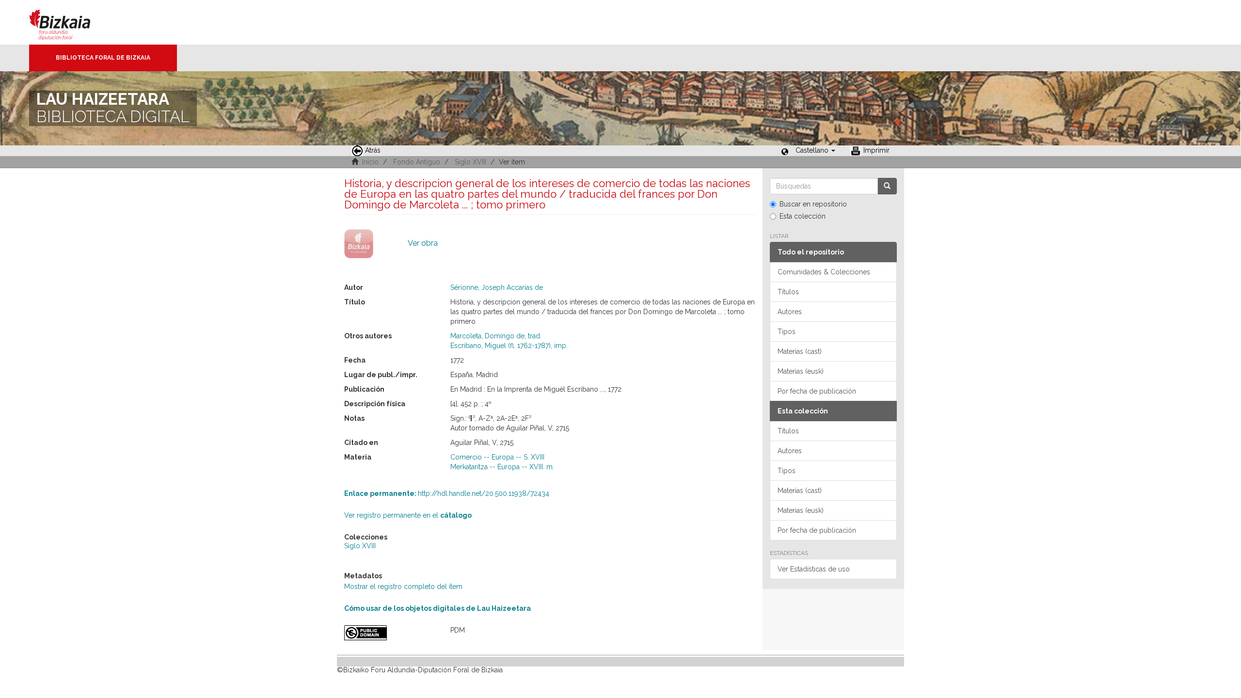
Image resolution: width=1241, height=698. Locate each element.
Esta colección (803, 216)
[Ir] (887, 186)
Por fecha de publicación (817, 391)
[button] (815, 150)
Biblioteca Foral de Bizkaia (103, 57)
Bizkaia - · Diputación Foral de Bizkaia (70, 22)
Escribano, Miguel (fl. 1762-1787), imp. (509, 345)
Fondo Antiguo (416, 162)
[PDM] (390, 632)
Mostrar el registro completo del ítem (403, 586)
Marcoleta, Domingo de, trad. (495, 336)
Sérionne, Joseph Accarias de (496, 287)
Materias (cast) (800, 351)
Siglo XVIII (470, 162)
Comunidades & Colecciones (824, 272)
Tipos (787, 331)
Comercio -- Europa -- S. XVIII (497, 457)
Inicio (370, 162)
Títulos (788, 292)
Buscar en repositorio (813, 204)
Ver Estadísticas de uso (814, 569)
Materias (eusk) (801, 371)
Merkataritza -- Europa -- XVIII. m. (502, 467)
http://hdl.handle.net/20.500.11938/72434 (446, 493)
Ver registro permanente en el (408, 515)
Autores (790, 312)
